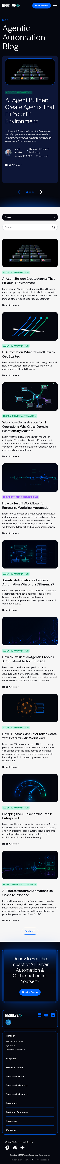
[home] (11, 5)
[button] (55, 5)
